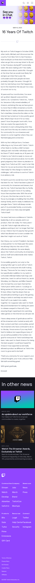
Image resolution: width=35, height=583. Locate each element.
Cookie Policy (5, 568)
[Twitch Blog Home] (3, 3)
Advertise (6, 501)
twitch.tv (5, 506)
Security (15, 527)
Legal (14, 517)
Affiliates (4, 574)
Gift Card (6, 540)
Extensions (6, 536)
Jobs (14, 487)
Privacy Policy (5, 561)
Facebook (27, 522)
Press (25, 492)
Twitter (26, 517)
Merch (15, 492)
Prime (4, 531)
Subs (4, 522)
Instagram (27, 527)
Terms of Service (6, 558)
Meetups (16, 506)
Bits (3, 517)
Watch (4, 492)
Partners (4, 571)
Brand (14, 497)
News (25, 487)
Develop (5, 497)
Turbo (4, 527)
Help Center (17, 522)
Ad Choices (5, 564)
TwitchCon (16, 501)
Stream (5, 487)
